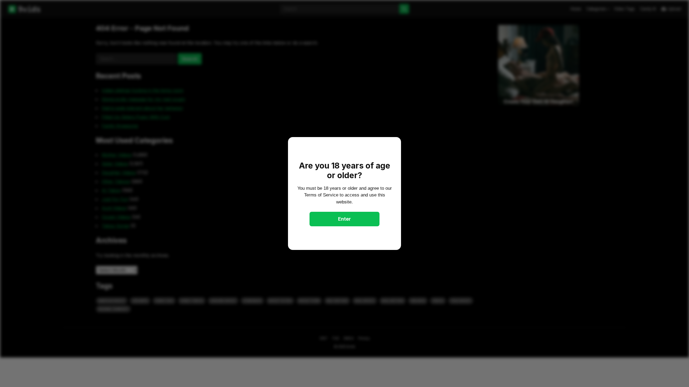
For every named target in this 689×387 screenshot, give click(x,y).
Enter (344, 219)
